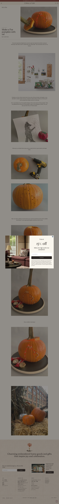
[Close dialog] (52, 236)
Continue (42, 257)
